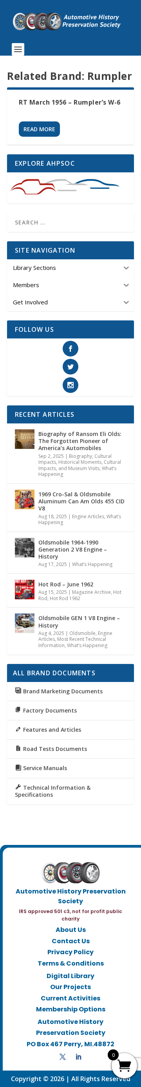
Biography (80, 456)
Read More (39, 129)
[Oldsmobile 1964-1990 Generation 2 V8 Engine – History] (24, 547)
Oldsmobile (82, 633)
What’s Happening (92, 564)
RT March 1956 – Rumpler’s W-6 (70, 102)
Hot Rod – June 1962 (65, 584)
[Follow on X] (62, 1057)
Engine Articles (88, 516)
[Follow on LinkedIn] (78, 1057)
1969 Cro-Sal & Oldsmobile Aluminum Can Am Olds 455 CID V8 (81, 501)
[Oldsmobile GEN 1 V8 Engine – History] (24, 623)
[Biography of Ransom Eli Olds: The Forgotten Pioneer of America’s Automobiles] (24, 439)
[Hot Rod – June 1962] (24, 589)
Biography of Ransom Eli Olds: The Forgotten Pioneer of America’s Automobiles (79, 441)
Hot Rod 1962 (65, 598)
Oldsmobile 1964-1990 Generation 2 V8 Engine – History (72, 549)
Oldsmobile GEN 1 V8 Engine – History (79, 621)
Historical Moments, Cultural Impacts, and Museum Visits (79, 465)
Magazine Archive (91, 592)
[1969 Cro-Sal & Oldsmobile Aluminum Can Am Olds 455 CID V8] (24, 499)
